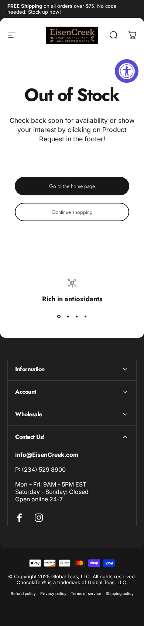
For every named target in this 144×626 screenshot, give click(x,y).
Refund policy (23, 593)
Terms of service (86, 593)
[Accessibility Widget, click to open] (126, 71)
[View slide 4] (85, 316)
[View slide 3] (76, 316)
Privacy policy (53, 593)
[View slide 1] (58, 316)
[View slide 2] (67, 316)
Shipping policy (120, 593)
